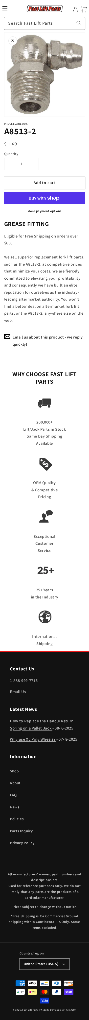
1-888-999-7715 (24, 680)
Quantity (11, 153)
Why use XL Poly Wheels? (33, 739)
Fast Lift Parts (30, 1009)
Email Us (18, 691)
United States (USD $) (41, 963)
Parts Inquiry (21, 830)
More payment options (44, 211)
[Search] (79, 23)
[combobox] (44, 23)
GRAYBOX (71, 1009)
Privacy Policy (22, 842)
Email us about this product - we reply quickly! (48, 340)
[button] (5, 9)
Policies (17, 818)
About (15, 782)
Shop (14, 770)
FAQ (13, 794)
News (15, 806)
